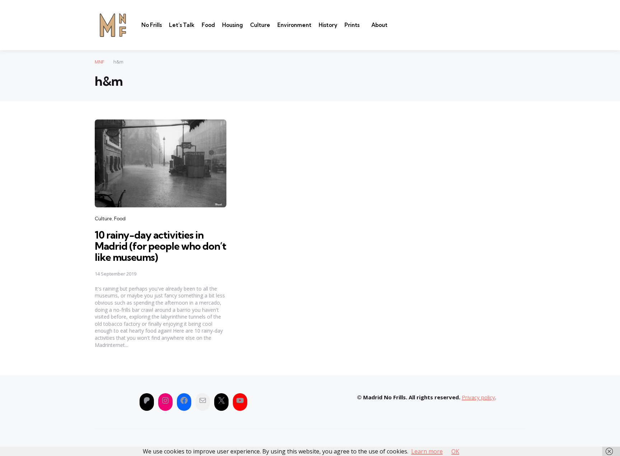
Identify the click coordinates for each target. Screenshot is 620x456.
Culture (260, 25)
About (379, 25)
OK (455, 451)
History (328, 25)
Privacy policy (478, 397)
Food (208, 25)
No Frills (151, 25)
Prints (352, 25)
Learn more (427, 451)
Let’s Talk (181, 25)
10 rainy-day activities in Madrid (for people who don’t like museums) (160, 246)
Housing (232, 25)
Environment (294, 25)
